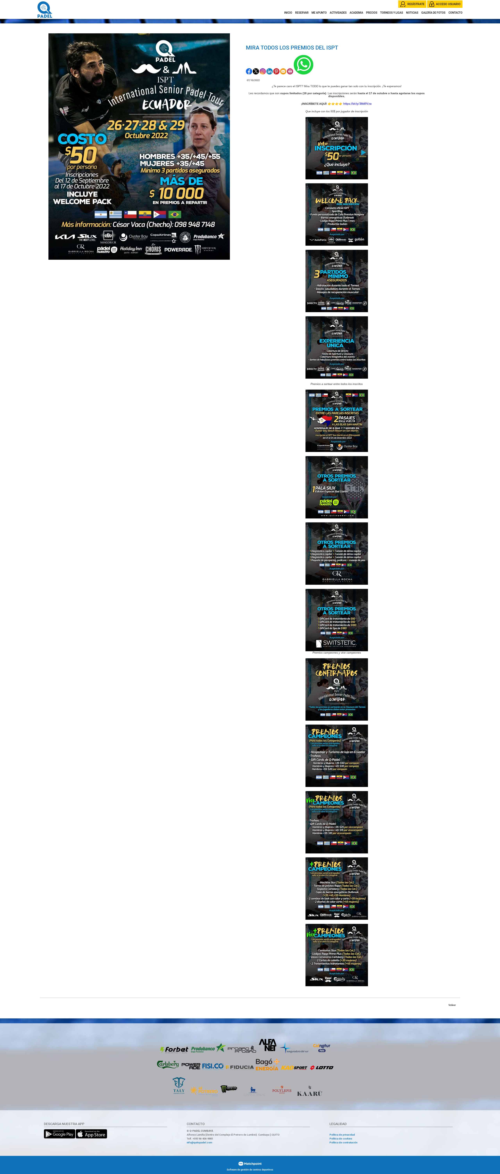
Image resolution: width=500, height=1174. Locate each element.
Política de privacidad (342, 1134)
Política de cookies (340, 1138)
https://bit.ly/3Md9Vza (357, 103)
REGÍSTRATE (415, 4)
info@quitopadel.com (199, 1142)
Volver (452, 1005)
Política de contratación (343, 1142)
